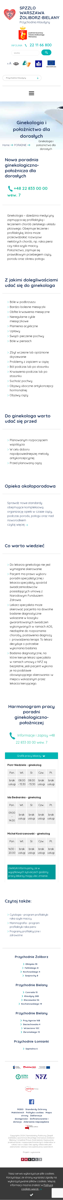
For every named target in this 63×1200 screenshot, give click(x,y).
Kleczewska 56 (31, 1000)
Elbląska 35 (31, 964)
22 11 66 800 (41, 44)
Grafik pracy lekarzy (29, 755)
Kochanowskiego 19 (31, 1004)
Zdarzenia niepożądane (36, 1121)
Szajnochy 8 (31, 975)
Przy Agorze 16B (31, 1020)
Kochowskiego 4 (31, 971)
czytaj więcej (16, 524)
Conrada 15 (31, 992)
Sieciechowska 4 (31, 1024)
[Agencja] (31, 1159)
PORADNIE (20, 145)
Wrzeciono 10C (31, 1028)
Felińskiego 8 (31, 968)
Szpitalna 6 (32, 1048)
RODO (20, 1109)
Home (6, 145)
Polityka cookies (35, 1112)
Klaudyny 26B (31, 996)
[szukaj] (46, 52)
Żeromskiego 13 (31, 1032)
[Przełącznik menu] (31, 93)
